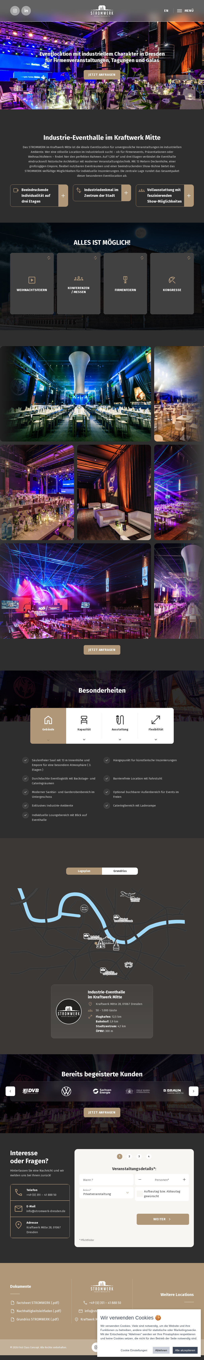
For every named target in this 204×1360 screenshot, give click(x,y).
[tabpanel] (102, 789)
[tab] (48, 726)
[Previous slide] (13, 492)
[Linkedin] (26, 11)
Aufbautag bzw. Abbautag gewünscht (162, 1194)
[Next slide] (191, 492)
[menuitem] (15, 11)
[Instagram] (15, 11)
